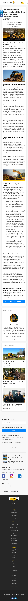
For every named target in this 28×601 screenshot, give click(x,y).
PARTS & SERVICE (14, 486)
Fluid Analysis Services (14, 550)
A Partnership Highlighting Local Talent (16, 455)
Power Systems (14, 506)
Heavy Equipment (14, 501)
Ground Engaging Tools (14, 543)
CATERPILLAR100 (5, 491)
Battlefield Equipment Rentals (14, 527)
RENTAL (14, 521)
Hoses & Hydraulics (14, 535)
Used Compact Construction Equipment (14, 517)
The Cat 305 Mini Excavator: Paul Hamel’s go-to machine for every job (14, 382)
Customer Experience (14, 583)
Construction (14, 561)
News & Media (14, 580)
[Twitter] (1, 11)
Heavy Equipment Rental (14, 522)
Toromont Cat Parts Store (14, 530)
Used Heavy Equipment (14, 510)
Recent (4, 451)
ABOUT (14, 569)
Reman (14, 532)
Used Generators (14, 515)
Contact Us (14, 572)
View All (14, 566)
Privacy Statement (11, 594)
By (9, 22)
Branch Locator (14, 575)
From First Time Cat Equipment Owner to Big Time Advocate (14, 362)
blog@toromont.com (6, 443)
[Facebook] (1, 15)
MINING (22, 488)
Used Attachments (14, 512)
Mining (14, 563)
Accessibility (22, 594)
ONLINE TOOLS (14, 586)
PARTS (14, 529)
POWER (18, 488)
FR (23, 2)
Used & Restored (14, 533)
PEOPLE (8, 488)
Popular (17, 451)
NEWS (9, 24)
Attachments (14, 503)
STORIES (12, 488)
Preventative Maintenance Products (14, 545)
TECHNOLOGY (22, 486)
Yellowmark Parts (14, 538)
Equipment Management (14, 549)
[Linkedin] (1, 13)
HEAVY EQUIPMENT (16, 24)
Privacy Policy (19, 427)
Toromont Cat (14, 325)
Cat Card (14, 555)
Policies (17, 594)
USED (14, 509)
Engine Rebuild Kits (14, 540)
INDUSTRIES (14, 560)
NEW (14, 500)
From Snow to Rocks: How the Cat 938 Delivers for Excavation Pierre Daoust (12, 405)
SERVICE (14, 547)
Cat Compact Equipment (14, 524)
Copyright (5, 594)
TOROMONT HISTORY (14, 491)
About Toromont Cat (14, 570)
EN (21, 2)
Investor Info (14, 578)
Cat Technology (14, 552)
